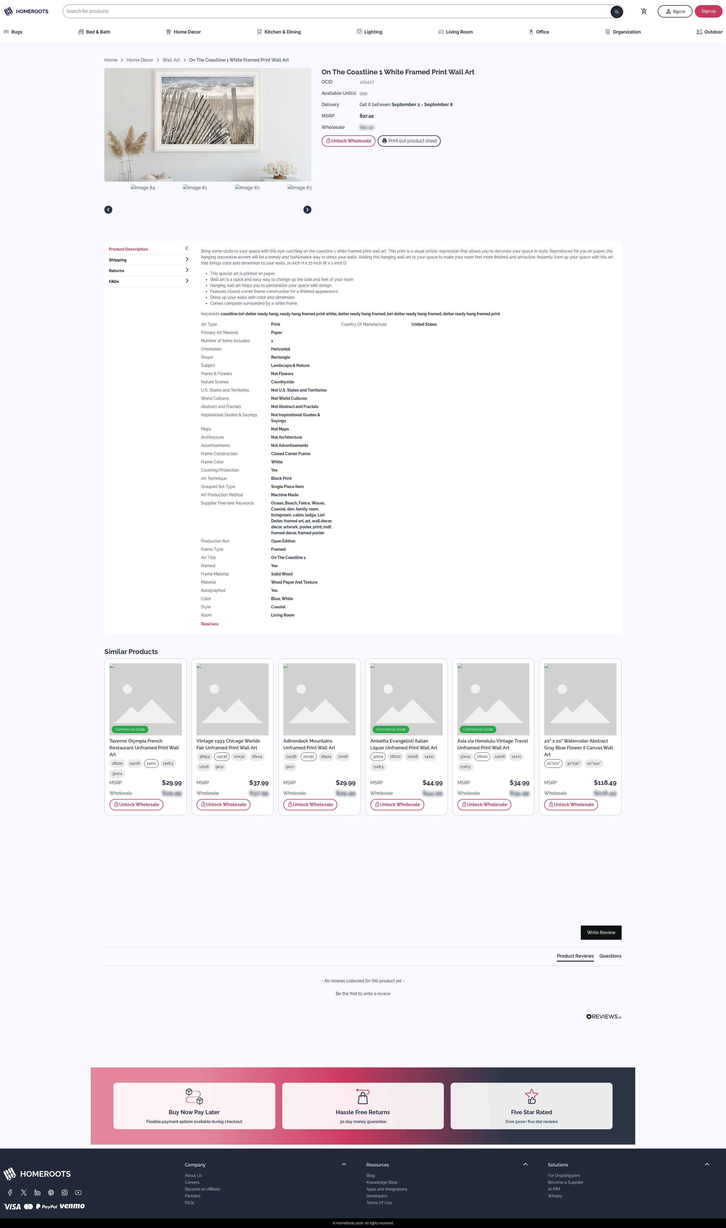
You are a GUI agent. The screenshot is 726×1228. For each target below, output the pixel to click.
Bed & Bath (98, 32)
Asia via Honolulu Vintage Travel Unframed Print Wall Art (492, 744)
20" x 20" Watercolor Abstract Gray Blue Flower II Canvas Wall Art (578, 747)
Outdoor (713, 32)
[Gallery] (207, 209)
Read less (210, 624)
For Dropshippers (564, 1175)
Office (542, 32)
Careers (192, 1182)
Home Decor (187, 32)
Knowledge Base (382, 1182)
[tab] (149, 249)
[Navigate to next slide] (307, 210)
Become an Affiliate (202, 1189)
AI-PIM (554, 1189)
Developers (376, 1195)
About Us (193, 1175)
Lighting (373, 32)
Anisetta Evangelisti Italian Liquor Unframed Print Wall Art (403, 744)
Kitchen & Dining (283, 32)
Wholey (555, 1195)
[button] (363, 993)
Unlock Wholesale (351, 141)
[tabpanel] (408, 437)
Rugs (16, 32)
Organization (627, 32)
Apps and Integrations (386, 1189)
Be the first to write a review (363, 993)
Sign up (709, 11)
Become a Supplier (565, 1182)
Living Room (459, 32)
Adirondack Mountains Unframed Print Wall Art (309, 744)
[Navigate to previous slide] (108, 210)
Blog (370, 1175)
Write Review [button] (601, 932)
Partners (193, 1195)
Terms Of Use (379, 1202)
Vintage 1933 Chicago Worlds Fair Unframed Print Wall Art (228, 744)
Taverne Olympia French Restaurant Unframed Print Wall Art (144, 747)
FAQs (189, 1202)
